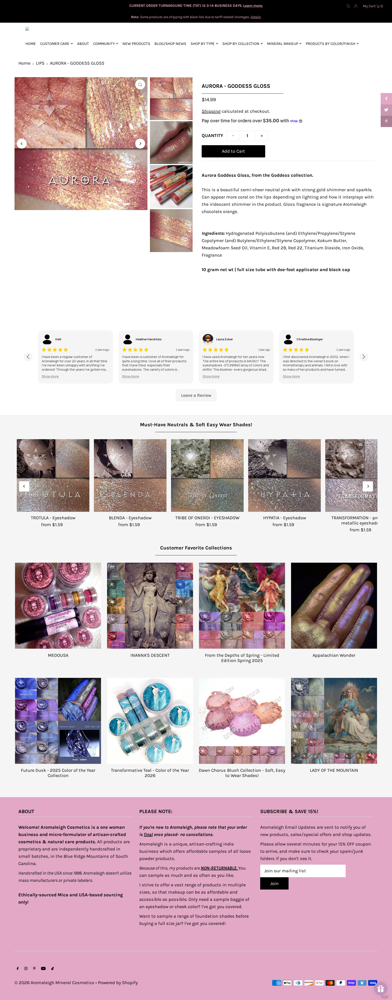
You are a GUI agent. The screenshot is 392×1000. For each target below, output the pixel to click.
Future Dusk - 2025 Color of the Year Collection (58, 773)
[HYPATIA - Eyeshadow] (284, 475)
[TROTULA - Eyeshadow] (53, 475)
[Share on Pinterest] (386, 121)
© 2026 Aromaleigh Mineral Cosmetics (54, 982)
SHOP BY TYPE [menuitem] (203, 43)
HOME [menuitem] (30, 43)
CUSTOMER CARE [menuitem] (54, 43)
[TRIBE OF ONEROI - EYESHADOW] (207, 475)
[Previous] (22, 144)
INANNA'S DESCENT (150, 655)
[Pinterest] (34, 968)
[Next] (140, 144)
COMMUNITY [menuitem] (104, 43)
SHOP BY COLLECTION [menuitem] (240, 43)
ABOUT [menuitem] (83, 43)
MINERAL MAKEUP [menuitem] (282, 43)
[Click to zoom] (140, 84)
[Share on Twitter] (386, 110)
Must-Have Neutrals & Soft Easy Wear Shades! (196, 425)
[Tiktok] (52, 968)
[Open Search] (348, 6)
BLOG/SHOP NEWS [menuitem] (170, 43)
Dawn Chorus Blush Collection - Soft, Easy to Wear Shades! (242, 773)
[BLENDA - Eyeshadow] (130, 475)
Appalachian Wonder (334, 655)
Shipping (211, 111)
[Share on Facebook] (386, 98)
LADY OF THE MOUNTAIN (334, 770)
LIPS (40, 63)
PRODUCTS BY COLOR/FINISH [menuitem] (330, 43)
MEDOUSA (58, 655)
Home (24, 63)
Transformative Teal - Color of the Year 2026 (150, 773)
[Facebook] (18, 968)
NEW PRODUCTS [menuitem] (136, 43)
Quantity (212, 135)
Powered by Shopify (118, 982)
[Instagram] (25, 968)
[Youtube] (43, 968)
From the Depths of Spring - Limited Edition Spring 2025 (242, 658)
